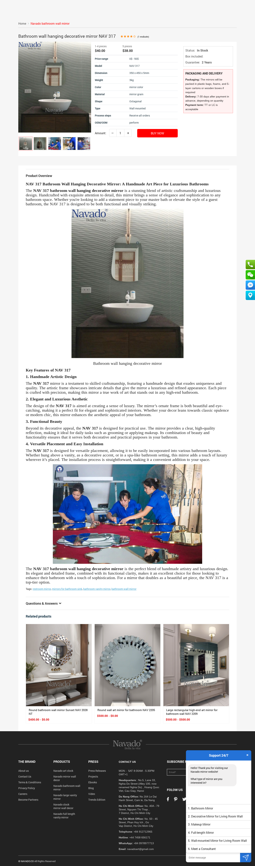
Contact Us (24, 776)
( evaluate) (143, 36)
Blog (91, 788)
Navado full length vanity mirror (64, 815)
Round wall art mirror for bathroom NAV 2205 (126, 710)
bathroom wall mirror (123, 589)
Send (245, 857)
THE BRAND (26, 761)
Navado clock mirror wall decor (63, 806)
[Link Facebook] (168, 800)
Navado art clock (63, 770)
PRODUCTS (61, 761)
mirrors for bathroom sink (67, 589)
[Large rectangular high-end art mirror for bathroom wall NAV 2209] (196, 665)
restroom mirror (42, 589)
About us (23, 770)
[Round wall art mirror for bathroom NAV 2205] (127, 665)
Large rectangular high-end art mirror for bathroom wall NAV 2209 (191, 712)
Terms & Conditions (29, 782)
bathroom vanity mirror (96, 589)
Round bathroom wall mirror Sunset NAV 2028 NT (58, 712)
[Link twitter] (184, 800)
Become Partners (28, 799)
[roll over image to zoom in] (54, 87)
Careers (22, 794)
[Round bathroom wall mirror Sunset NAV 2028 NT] (59, 665)
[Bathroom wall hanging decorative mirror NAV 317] (25, 143)
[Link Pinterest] (176, 800)
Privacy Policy (26, 788)
